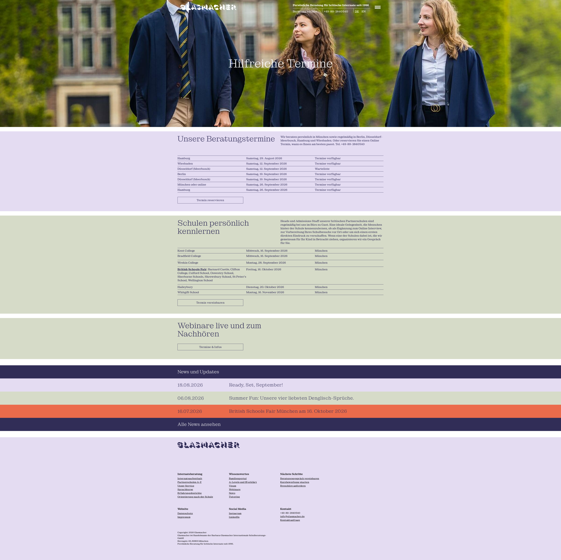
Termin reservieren (210, 200)
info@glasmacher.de (292, 516)
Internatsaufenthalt (190, 478)
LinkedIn (234, 517)
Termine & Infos (210, 347)
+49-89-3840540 (336, 11)
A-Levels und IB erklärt (243, 482)
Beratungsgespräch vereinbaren (299, 478)
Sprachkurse (185, 489)
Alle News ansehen (199, 424)
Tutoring (234, 496)
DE (357, 11)
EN (364, 11)
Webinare (235, 489)
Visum (232, 485)
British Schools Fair (192, 269)
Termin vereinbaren (210, 302)
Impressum (184, 517)
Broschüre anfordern (293, 485)
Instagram (235, 513)
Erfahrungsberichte (190, 493)
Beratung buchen (305, 11)
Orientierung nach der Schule (195, 496)
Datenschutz (185, 513)
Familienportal (238, 478)
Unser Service (186, 485)
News (232, 493)
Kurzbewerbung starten (294, 482)
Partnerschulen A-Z (190, 482)
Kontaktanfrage (290, 520)
